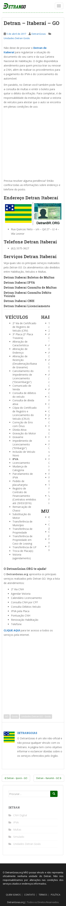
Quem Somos (13, 894)
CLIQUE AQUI (12, 630)
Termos (43, 894)
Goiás (15, 716)
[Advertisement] (33, 144)
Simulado (18, 836)
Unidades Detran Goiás (17, 38)
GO (6, 716)
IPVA (16, 822)
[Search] (54, 794)
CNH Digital (20, 815)
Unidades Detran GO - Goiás (36, 716)
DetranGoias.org (16, 902)
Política (55, 894)
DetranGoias (39, 33)
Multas (17, 829)
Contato (29, 894)
